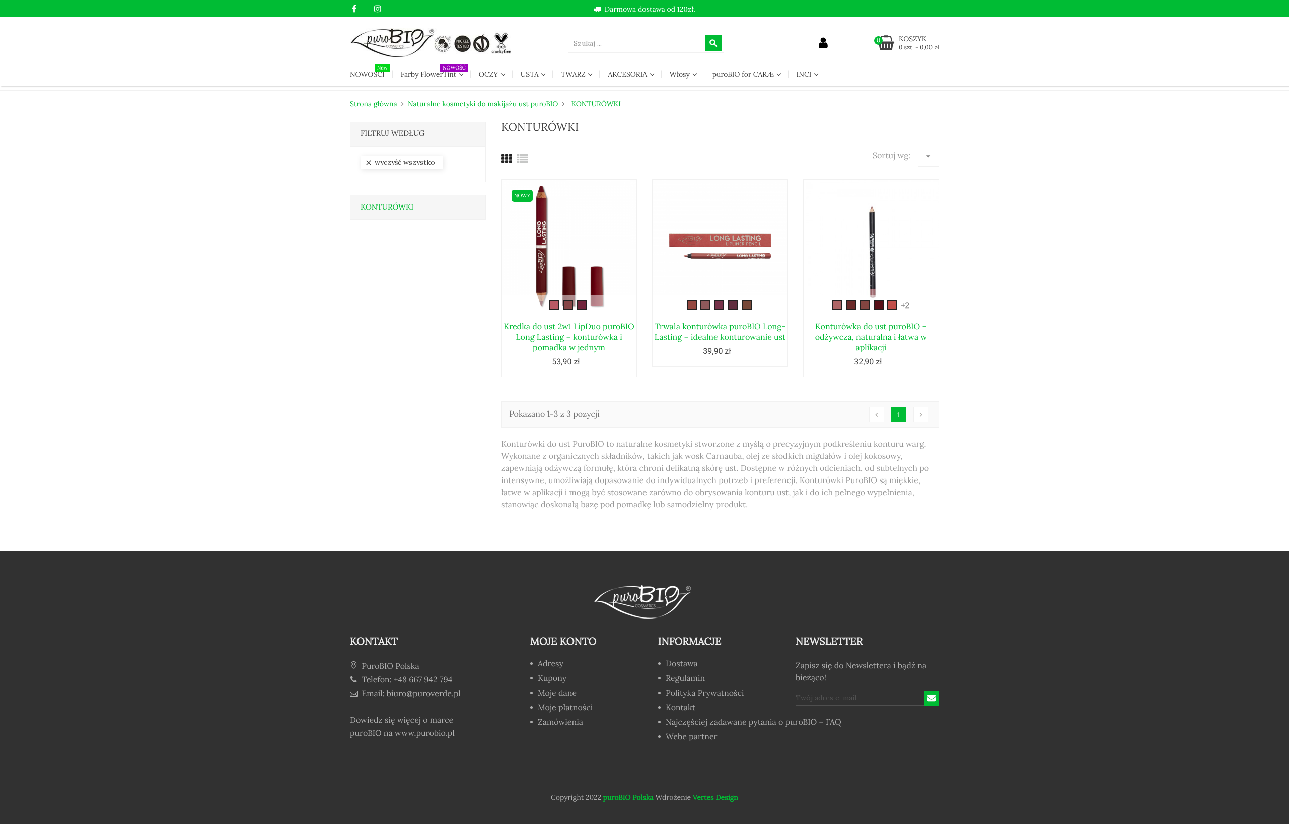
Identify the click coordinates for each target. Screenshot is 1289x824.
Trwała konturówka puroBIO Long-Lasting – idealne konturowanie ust (720, 332)
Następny (921, 414)
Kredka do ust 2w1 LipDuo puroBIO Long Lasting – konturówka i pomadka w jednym (569, 337)
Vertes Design (714, 797)
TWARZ (574, 74)
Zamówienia (560, 722)
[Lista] (522, 159)
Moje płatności (565, 708)
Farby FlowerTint (433, 71)
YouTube (366, 9)
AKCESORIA (628, 74)
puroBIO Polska (628, 797)
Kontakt (680, 708)
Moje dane (557, 693)
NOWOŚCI (369, 71)
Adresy (550, 664)
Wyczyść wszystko (400, 162)
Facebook (354, 9)
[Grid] (506, 159)
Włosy (681, 74)
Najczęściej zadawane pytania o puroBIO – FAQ (750, 722)
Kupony (552, 678)
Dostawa (682, 664)
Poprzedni (877, 414)
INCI (805, 74)
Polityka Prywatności (705, 693)
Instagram (377, 9)
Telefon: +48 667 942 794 (406, 680)
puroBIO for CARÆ (744, 74)
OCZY (489, 74)
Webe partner (692, 737)
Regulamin (685, 678)
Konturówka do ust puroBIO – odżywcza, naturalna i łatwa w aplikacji (871, 337)
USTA (531, 74)
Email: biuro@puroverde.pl (410, 694)
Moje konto (563, 641)
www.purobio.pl (425, 733)
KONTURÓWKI (387, 207)
